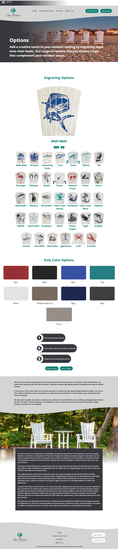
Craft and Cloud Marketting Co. (67, 546)
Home (34, 11)
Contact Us (92, 11)
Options (59, 11)
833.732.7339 (106, 11)
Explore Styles (52, 368)
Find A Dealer (66, 368)
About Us (69, 11)
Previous (56, 147)
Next (62, 147)
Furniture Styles (46, 11)
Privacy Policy (79, 546)
